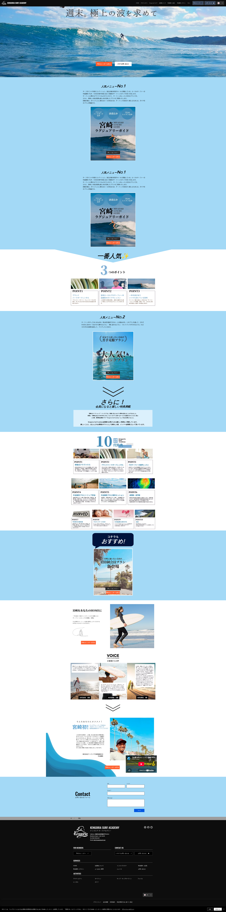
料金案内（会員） (142, 865)
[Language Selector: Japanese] (220, 3)
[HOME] (71, 818)
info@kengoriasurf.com (99, 840)
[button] (153, 3)
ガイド (97, 882)
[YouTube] (151, 827)
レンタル (75, 882)
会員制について (99, 865)
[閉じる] (224, 909)
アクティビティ (77, 878)
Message (109, 797)
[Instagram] (145, 827)
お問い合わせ (142, 869)
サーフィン (98, 878)
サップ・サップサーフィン (124, 878)
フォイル (140, 878)
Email (108, 790)
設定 (210, 909)
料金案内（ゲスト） (78, 869)
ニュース (119, 869)
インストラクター (122, 865)
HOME (75, 865)
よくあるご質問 (99, 869)
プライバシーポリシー (128, 909)
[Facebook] (148, 827)
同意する (217, 909)
